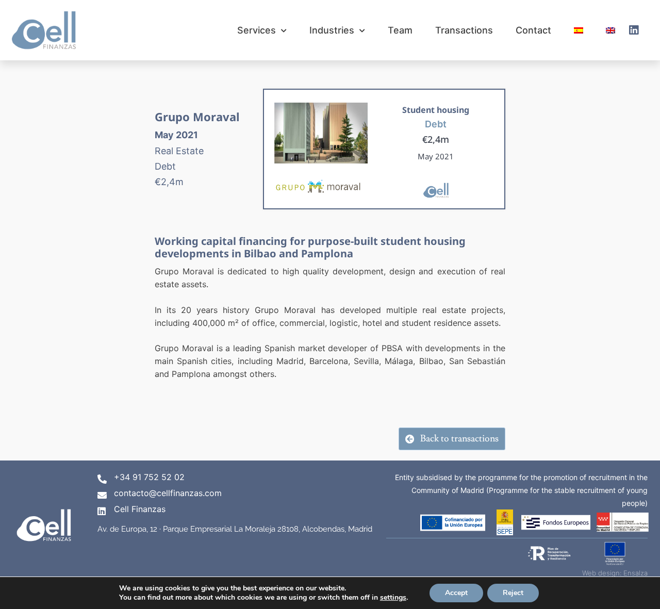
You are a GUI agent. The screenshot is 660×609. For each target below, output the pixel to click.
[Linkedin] (634, 30)
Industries (331, 30)
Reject (513, 593)
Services (256, 30)
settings (393, 597)
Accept (456, 593)
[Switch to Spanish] (578, 30)
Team (400, 30)
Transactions (464, 30)
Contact (533, 30)
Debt (436, 124)
